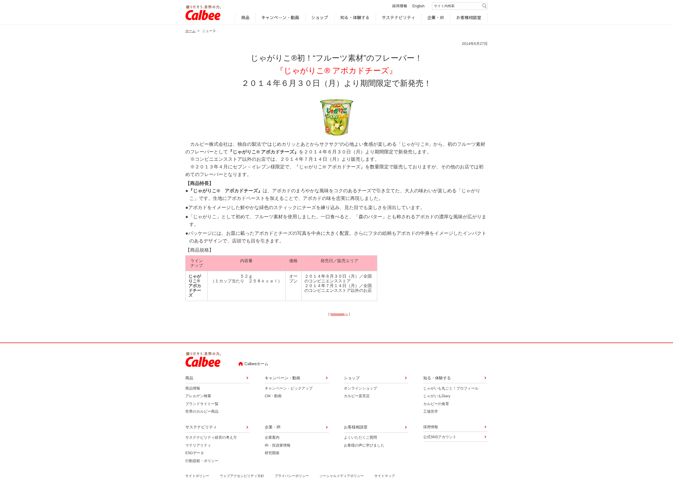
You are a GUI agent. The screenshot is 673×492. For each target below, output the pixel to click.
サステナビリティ (398, 17)
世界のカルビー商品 (201, 411)
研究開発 (272, 453)
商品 (245, 17)
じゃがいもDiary (436, 396)
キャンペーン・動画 (280, 17)
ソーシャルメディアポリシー (341, 476)
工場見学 (430, 411)
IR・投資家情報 (277, 445)
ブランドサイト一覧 (201, 404)
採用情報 (399, 5)
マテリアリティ (198, 445)
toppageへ (339, 314)
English (418, 5)
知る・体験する (355, 17)
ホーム (190, 31)
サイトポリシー (197, 476)
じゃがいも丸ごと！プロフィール (450, 388)
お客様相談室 (469, 17)
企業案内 (272, 437)
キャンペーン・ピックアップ (289, 388)
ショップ (319, 17)
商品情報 (192, 388)
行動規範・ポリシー (201, 461)
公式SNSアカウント (439, 437)
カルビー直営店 (357, 396)
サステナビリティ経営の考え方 (211, 437)
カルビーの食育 (436, 404)
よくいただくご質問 (360, 437)
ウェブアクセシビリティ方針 (242, 476)
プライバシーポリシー (292, 476)
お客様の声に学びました (364, 445)
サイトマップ (384, 476)
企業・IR (435, 17)
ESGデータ (194, 453)
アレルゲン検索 (198, 396)
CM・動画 (273, 396)
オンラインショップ (360, 388)
